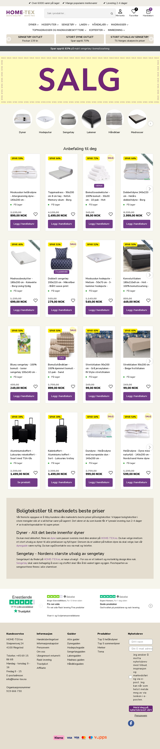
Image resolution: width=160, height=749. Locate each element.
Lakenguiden (74, 655)
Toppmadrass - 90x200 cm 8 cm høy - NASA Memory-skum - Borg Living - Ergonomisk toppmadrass (61, 200)
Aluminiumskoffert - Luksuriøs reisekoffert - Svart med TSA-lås (23, 454)
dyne (53, 538)
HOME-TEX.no (109, 538)
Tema (101, 651)
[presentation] (8, 39)
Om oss (41, 651)
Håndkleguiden (75, 664)
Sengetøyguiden (76, 651)
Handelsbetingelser (48, 639)
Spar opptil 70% (80, 38)
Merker (101, 647)
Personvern (43, 647)
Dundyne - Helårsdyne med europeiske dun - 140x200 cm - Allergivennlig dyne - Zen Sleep (98, 458)
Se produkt (24, 482)
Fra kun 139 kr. (30, 38)
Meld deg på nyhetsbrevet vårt (141, 709)
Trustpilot (42, 664)
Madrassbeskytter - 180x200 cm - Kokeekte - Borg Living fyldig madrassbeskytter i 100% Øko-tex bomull (23, 286)
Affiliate (41, 668)
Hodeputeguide (75, 647)
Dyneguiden (73, 643)
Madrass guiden (75, 660)
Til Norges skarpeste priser (130, 38)
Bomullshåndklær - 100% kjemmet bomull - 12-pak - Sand (61, 368)
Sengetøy (21, 563)
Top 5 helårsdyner (108, 639)
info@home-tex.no (16, 679)
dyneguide (22, 545)
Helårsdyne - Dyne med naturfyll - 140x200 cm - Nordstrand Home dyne (136, 454)
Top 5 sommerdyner (109, 643)
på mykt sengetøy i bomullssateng (79, 48)
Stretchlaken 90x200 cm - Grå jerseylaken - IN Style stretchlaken (98, 368)
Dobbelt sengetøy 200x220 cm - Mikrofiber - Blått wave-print (61, 282)
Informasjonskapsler (48, 643)
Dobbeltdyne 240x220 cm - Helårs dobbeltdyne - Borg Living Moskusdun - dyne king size (135, 200)
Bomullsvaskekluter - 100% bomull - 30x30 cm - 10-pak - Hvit (98, 196)
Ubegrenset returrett (48, 655)
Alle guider (73, 639)
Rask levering (44, 660)
